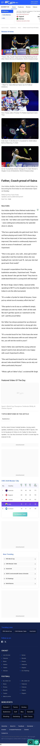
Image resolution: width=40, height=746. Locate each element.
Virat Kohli (9, 568)
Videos (35, 7)
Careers (26, 729)
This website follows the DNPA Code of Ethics (14, 736)
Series (23, 655)
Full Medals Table (20, 514)
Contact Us (4, 733)
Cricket (12, 427)
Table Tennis (27, 716)
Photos (28, 7)
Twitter (24, 432)
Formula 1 (6, 707)
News (14, 7)
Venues (5, 670)
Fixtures (5, 658)
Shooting (6, 716)
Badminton (5, 7)
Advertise (4, 726)
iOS (9, 437)
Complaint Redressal (15, 729)
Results (24, 658)
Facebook (9, 432)
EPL (4, 18)
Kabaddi (30, 712)
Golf (15, 712)
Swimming (16, 716)
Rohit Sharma (9, 583)
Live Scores (6, 655)
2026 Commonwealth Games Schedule (17, 573)
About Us (12, 726)
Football (18, 427)
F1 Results (22, 429)
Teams (5, 667)
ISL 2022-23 (6, 681)
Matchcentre (7, 696)
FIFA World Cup (10, 559)
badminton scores (12, 429)
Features (21, 7)
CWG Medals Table (11, 563)
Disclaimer (30, 726)
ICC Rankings (9, 578)
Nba (22, 712)
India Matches (7, 15)
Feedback (21, 726)
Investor (3, 729)
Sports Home (4, 27)
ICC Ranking (25, 670)
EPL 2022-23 (25, 681)
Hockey (24, 707)
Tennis (15, 707)
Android (3, 437)
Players (24, 667)
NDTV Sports (31, 429)
